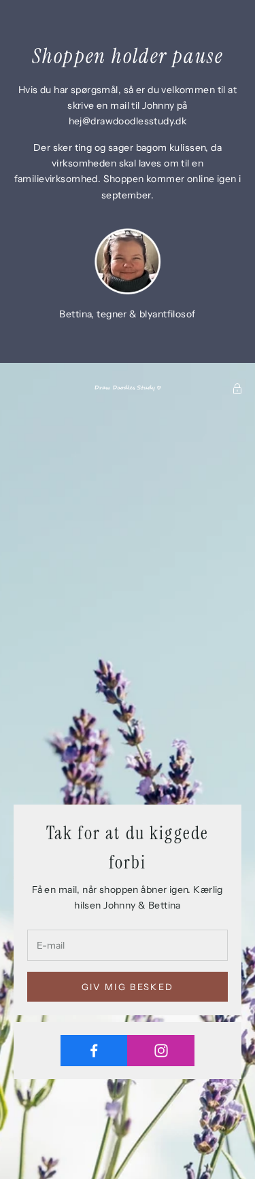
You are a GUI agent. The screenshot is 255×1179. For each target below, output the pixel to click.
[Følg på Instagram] (161, 1051)
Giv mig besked (128, 986)
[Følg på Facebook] (94, 1051)
